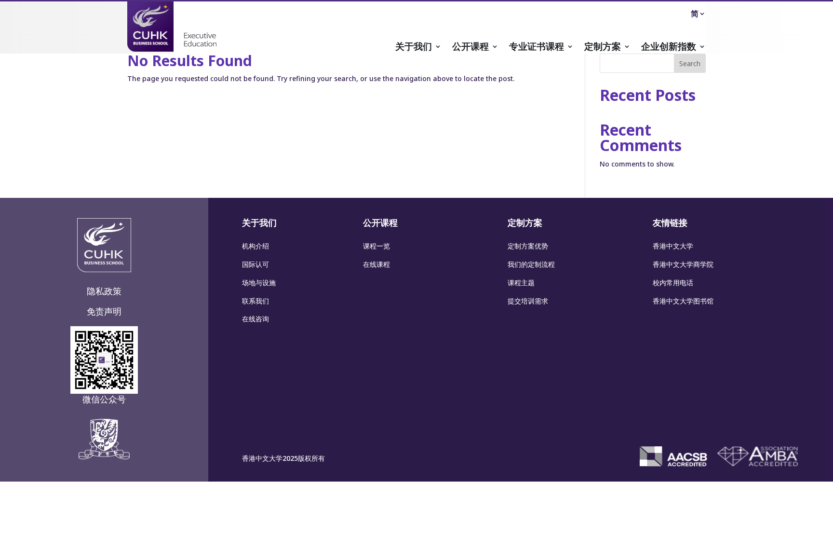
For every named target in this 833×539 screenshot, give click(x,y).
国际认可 (255, 264)
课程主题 (521, 282)
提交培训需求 (528, 300)
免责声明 (104, 311)
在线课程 (376, 264)
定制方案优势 (528, 245)
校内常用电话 (673, 282)
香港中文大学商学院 (683, 264)
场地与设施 (259, 282)
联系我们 (255, 300)
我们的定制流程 (531, 264)
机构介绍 (255, 245)
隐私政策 (104, 291)
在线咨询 (255, 318)
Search (689, 63)
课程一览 (376, 245)
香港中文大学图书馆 (683, 300)
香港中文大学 (673, 245)
